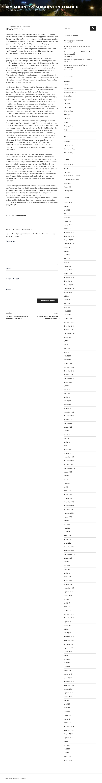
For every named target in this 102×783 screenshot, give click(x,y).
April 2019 (67, 532)
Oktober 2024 (68, 285)
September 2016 (69, 622)
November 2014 (69, 685)
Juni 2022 (67, 389)
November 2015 (69, 640)
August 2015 (68, 651)
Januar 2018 (68, 584)
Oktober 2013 (68, 734)
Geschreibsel (68, 96)
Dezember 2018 (69, 547)
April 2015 (67, 666)
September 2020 (69, 468)
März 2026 (67, 221)
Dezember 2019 (69, 502)
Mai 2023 (67, 348)
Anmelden (67, 141)
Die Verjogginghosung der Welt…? (74, 41)
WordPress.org (68, 153)
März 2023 (67, 356)
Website (9, 289)
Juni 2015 (67, 659)
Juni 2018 (67, 565)
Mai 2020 (67, 483)
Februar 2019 (68, 539)
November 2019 (69, 506)
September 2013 (69, 738)
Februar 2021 (68, 449)
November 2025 (69, 236)
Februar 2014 (68, 719)
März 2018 (67, 577)
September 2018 (69, 554)
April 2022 (67, 397)
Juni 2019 (67, 524)
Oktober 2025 (68, 240)
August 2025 (68, 247)
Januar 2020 (68, 498)
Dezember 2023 (69, 322)
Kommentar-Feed (69, 149)
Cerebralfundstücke (17, 216)
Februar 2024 (68, 315)
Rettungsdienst (68, 111)
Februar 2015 (68, 674)
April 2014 (67, 711)
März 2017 (67, 607)
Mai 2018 (67, 569)
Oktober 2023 (68, 330)
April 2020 (67, 487)
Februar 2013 (68, 760)
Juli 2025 (66, 251)
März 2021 (67, 446)
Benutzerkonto (68, 164)
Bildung (66, 168)
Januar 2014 (68, 723)
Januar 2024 (68, 318)
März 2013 (67, 756)
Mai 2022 (67, 393)
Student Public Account (71, 179)
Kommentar (11, 241)
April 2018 (67, 573)
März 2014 (67, 715)
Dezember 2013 (69, 726)
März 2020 (67, 491)
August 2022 (68, 382)
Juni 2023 (67, 345)
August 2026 (68, 202)
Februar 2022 (68, 404)
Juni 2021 (67, 434)
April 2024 (67, 307)
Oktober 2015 (68, 644)
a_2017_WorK (25, 26)
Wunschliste (68, 187)
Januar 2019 (68, 543)
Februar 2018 (68, 580)
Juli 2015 (66, 655)
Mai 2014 (67, 708)
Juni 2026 (67, 210)
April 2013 (67, 752)
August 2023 (68, 337)
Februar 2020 (68, 494)
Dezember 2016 (69, 614)
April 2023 (67, 352)
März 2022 (67, 401)
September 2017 (69, 592)
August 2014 (68, 696)
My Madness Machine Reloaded (42, 7)
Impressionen (68, 100)
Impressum (67, 172)
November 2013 (69, 730)
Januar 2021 (68, 453)
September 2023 (69, 333)
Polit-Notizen (68, 107)
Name (9, 268)
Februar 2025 (68, 270)
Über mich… (67, 183)
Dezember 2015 (69, 636)
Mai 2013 (67, 749)
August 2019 (68, 517)
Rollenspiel (67, 115)
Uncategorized (68, 126)
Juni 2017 (67, 599)
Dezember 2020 (69, 457)
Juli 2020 (67, 475)
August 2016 (68, 625)
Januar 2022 (68, 408)
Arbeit (66, 85)
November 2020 (69, 461)
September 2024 (69, 288)
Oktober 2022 (68, 374)
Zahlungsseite (68, 190)
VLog (65, 130)
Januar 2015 (68, 678)
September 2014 (69, 693)
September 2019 (69, 513)
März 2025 (67, 266)
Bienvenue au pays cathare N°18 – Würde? (77, 46)
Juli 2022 (66, 386)
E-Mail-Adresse (12, 279)
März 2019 (67, 535)
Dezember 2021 (69, 412)
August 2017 (68, 595)
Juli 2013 (66, 741)
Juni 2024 (67, 300)
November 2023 (69, 326)
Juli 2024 (66, 296)
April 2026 (67, 217)
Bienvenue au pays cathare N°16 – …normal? (78, 59)
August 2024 (68, 292)
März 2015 (67, 670)
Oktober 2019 (68, 509)
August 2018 (68, 558)
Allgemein (67, 81)
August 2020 (68, 472)
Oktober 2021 (68, 419)
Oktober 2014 (68, 689)
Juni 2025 (67, 255)
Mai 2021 (67, 438)
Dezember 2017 (69, 588)
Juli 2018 (66, 562)
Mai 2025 (67, 258)
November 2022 (69, 371)
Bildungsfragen (68, 88)
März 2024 (67, 311)
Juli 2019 (66, 520)
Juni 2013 (67, 745)
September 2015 (69, 648)
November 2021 (69, 416)
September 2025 (69, 243)
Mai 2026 (67, 214)
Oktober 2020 (68, 464)
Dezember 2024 (69, 277)
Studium (66, 122)
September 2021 (69, 423)
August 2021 (68, 427)
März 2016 (67, 633)
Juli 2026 (66, 206)
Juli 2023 (66, 341)
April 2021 (67, 442)
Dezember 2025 (69, 232)
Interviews (67, 103)
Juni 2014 (67, 704)
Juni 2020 (67, 479)
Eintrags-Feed (68, 145)
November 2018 (69, 550)
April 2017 (67, 603)
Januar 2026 (68, 229)
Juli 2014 (66, 700)
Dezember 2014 (69, 681)
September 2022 (69, 378)
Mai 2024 (67, 303)
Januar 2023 (68, 363)
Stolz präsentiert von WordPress (15, 778)
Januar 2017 (68, 610)
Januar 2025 (68, 273)
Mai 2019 (67, 528)
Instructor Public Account (72, 176)
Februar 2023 (68, 359)
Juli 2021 (66, 431)
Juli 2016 (66, 629)
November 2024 (69, 281)
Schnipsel (67, 118)
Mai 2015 (67, 663)
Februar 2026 (68, 225)
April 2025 (67, 262)
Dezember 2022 (69, 367)
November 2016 (69, 618)
